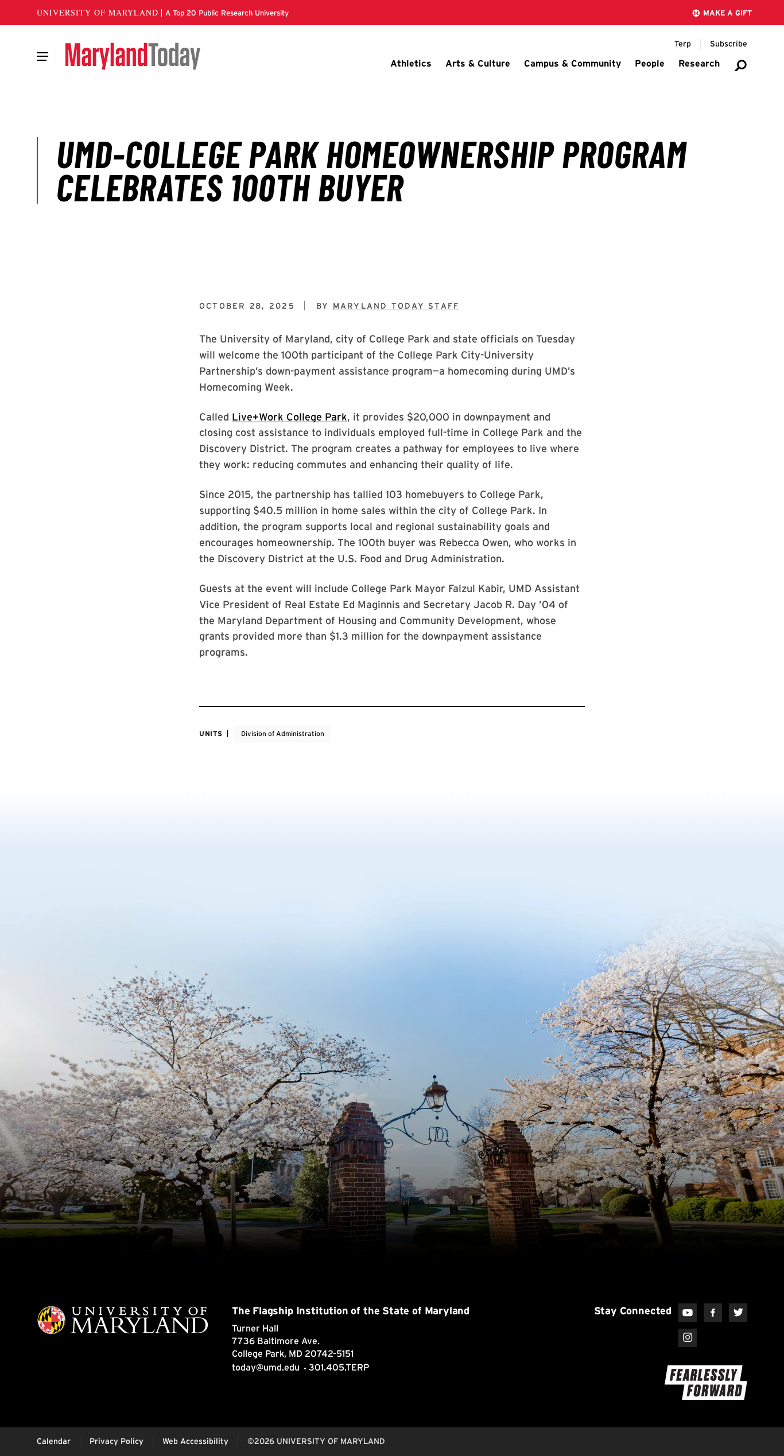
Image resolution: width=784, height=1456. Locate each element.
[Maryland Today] (132, 56)
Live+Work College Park (289, 417)
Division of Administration (282, 733)
